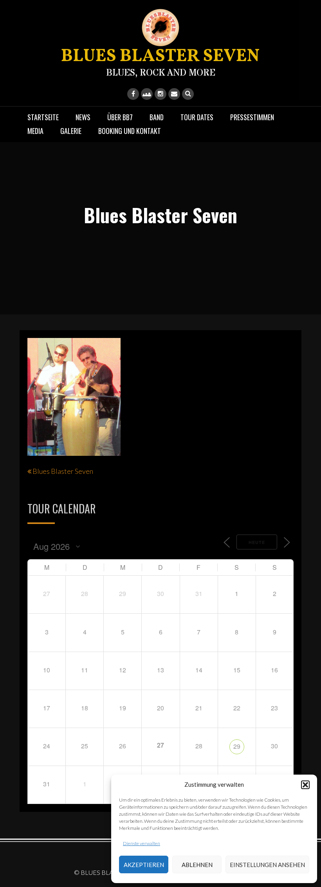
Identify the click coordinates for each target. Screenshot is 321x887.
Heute (257, 542)
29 (236, 746)
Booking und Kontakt (129, 131)
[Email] (174, 94)
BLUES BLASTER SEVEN (160, 56)
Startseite (43, 117)
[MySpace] (147, 94)
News (83, 117)
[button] (305, 785)
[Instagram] (160, 94)
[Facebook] (133, 94)
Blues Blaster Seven (62, 471)
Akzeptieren (144, 864)
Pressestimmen (252, 117)
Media (35, 131)
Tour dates (196, 117)
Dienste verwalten (141, 843)
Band (157, 117)
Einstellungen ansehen (267, 864)
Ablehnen (197, 864)
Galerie (70, 131)
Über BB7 (120, 117)
